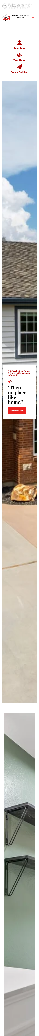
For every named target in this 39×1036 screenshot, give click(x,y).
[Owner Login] (19, 42)
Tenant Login (20, 60)
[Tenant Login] (19, 54)
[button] (33, 17)
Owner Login (19, 48)
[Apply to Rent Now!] (19, 66)
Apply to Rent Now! (19, 72)
